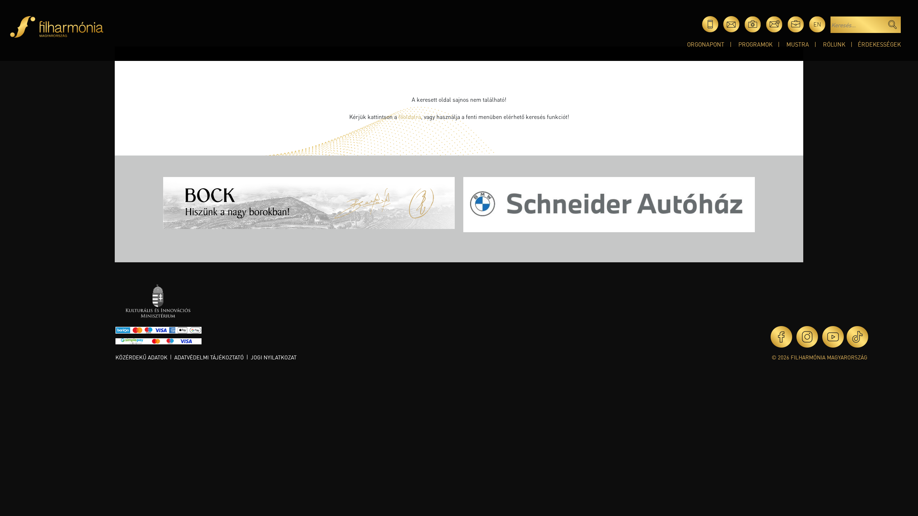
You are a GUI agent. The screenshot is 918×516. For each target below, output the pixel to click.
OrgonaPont (705, 44)
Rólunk (834, 44)
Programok (755, 44)
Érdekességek (879, 44)
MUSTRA (797, 44)
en (817, 24)
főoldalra (409, 116)
